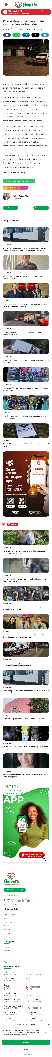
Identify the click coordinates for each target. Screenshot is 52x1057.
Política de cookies (25, 1054)
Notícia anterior (11, 208)
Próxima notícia (40, 208)
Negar (26, 1049)
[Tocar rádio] (5, 12)
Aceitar (26, 1042)
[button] (48, 1024)
